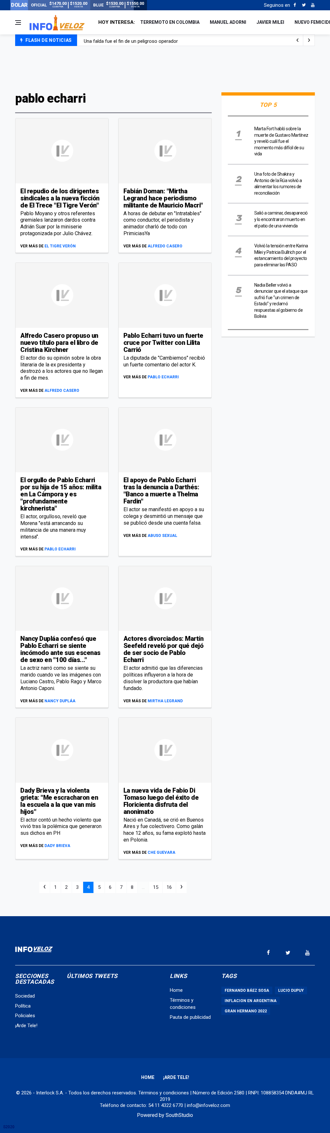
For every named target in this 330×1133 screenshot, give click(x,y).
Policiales (25, 1015)
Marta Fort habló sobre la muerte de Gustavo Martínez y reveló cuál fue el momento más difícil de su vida (281, 141)
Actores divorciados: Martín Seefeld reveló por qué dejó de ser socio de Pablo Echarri (163, 649)
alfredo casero (165, 246)
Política (23, 1006)
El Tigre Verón (60, 246)
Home (176, 990)
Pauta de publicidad (190, 1017)
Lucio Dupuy (291, 990)
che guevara (161, 852)
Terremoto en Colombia (169, 22)
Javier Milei (270, 22)
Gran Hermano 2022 (246, 1011)
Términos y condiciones (163, 1093)
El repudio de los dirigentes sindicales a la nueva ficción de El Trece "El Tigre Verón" (60, 198)
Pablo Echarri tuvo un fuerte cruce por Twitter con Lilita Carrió (163, 343)
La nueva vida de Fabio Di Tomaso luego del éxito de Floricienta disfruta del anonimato (161, 801)
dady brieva (57, 845)
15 (155, 887)
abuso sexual (162, 535)
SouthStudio (179, 1115)
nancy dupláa (59, 701)
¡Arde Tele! (26, 1025)
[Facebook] (295, 5)
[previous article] (309, 40)
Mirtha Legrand (165, 701)
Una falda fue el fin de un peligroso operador (131, 40)
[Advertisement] (165, 68)
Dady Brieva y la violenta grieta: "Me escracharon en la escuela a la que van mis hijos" (59, 801)
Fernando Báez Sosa (247, 990)
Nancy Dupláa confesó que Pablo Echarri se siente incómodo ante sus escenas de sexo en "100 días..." (60, 649)
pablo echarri (163, 377)
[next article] (297, 40)
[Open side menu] (18, 22)
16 (169, 887)
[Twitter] (304, 5)
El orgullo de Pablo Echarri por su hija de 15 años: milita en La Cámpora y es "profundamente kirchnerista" (60, 494)
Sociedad (25, 996)
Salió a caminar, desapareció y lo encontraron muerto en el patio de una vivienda (281, 219)
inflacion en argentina (251, 1001)
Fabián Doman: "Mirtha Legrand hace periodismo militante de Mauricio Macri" (163, 198)
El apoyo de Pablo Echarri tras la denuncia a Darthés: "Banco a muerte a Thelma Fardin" (161, 490)
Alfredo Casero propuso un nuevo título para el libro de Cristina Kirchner (59, 343)
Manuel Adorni (228, 22)
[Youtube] (313, 5)
